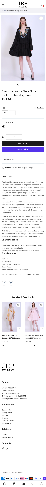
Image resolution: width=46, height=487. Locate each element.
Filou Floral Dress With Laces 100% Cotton (34, 336)
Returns (5, 418)
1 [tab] (17, 85)
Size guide (40, 108)
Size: (4, 108)
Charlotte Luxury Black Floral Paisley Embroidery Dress (19, 93)
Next (42, 328)
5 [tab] (28, 85)
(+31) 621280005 (10, 388)
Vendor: (28, 274)
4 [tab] (25, 85)
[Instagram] (11, 283)
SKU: (3, 274)
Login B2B (5, 434)
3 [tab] (23, 85)
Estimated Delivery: (13, 168)
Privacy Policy (7, 412)
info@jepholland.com (11, 393)
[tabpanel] (23, 48)
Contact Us (6, 410)
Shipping (5, 415)
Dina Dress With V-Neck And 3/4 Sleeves (11, 336)
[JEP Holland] (22, 5)
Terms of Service (8, 421)
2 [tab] (20, 85)
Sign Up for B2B (7, 437)
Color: (7, 122)
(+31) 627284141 (9, 390)
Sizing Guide (6, 423)
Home (4, 11)
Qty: (3, 137)
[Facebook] (4, 283)
